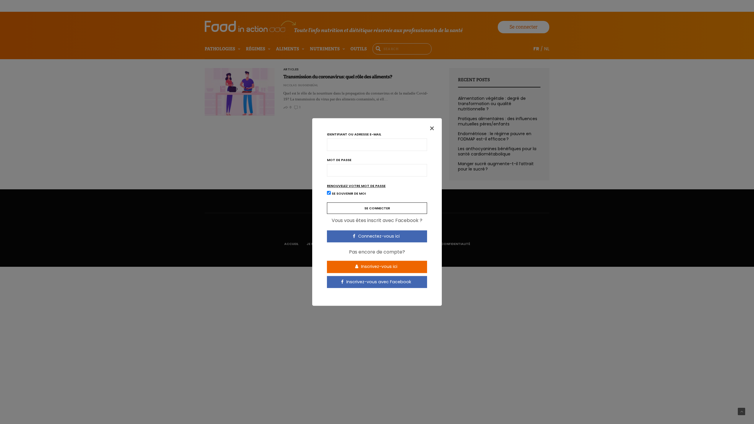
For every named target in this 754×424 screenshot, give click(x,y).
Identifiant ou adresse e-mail (354, 134)
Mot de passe (339, 160)
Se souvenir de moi (348, 193)
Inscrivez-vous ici (378, 266)
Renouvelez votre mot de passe (356, 186)
